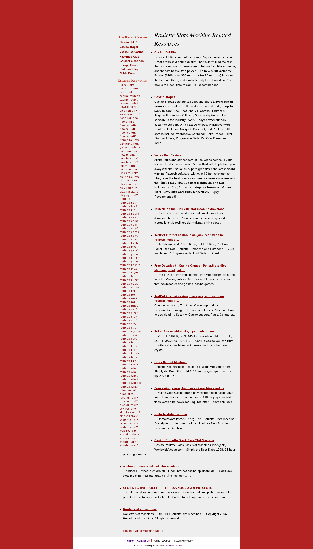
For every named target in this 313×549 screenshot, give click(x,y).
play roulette (128, 184)
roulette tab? (128, 350)
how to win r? (129, 162)
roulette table (129, 346)
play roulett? (128, 188)
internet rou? (129, 166)
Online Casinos (174, 545)
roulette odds (129, 283)
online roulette (130, 177)
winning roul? (129, 445)
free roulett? (128, 129)
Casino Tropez (129, 47)
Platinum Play (129, 69)
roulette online (130, 287)
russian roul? (129, 398)
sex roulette (128, 408)
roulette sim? (129, 313)
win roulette (128, 438)
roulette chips (129, 221)
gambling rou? (130, 143)
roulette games (130, 261)
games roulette (130, 147)
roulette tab (128, 342)
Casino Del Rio (129, 42)
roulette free (128, 247)
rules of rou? (128, 394)
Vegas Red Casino (132, 51)
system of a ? (129, 419)
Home (130, 540)
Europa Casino (129, 65)
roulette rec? (128, 294)
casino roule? (129, 99)
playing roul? (129, 195)
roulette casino (130, 217)
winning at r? (129, 442)
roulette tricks (129, 364)
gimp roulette (129, 151)
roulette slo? (128, 316)
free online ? (128, 122)
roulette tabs (128, 357)
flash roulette (129, 118)
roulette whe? (129, 372)
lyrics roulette (129, 173)
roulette (125, 199)
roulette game (129, 254)
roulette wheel (129, 368)
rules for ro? (128, 390)
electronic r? (128, 110)
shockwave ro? (130, 412)
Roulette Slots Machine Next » (143, 530)
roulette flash (129, 243)
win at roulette (129, 434)
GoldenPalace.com (132, 61)
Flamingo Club (129, 56)
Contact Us (143, 540)
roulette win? (129, 386)
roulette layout (130, 272)
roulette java (128, 269)
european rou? (130, 114)
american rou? (130, 88)
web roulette (128, 431)
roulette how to (130, 265)
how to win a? (129, 158)
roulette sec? (129, 309)
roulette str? (128, 324)
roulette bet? (128, 202)
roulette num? (129, 280)
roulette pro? (129, 291)
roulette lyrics (129, 276)
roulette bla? (128, 206)
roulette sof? (128, 320)
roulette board (129, 214)
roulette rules (129, 306)
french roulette (130, 140)
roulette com (128, 224)
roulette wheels (130, 383)
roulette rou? (129, 298)
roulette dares (129, 232)
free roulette (128, 125)
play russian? (129, 191)
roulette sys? (129, 335)
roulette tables (130, 353)
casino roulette (130, 96)
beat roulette (128, 92)
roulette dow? (129, 235)
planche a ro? (129, 180)
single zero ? (129, 416)
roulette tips (128, 361)
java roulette (128, 169)
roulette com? (129, 228)
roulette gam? (129, 250)
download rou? (130, 107)
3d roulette (127, 85)
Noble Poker (128, 73)
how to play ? (129, 155)
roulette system (130, 331)
